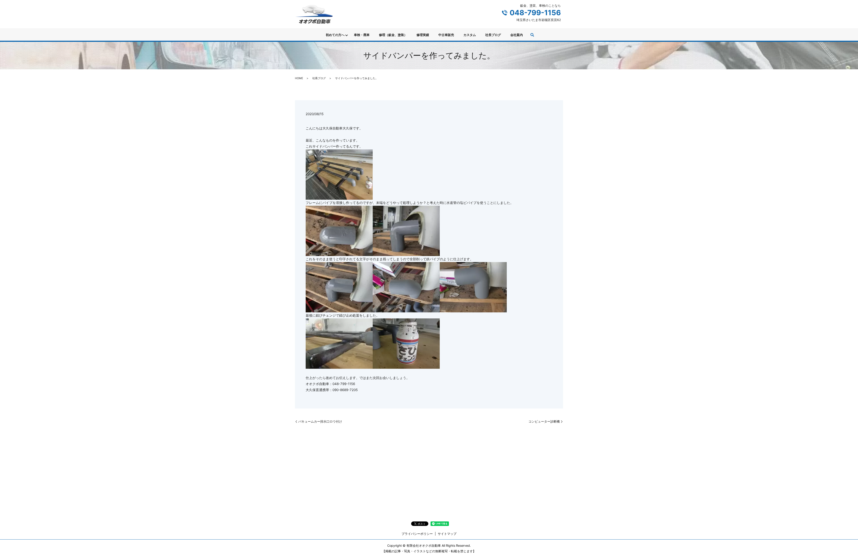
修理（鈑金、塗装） (393, 35)
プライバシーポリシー (417, 534)
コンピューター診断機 (544, 421)
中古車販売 (446, 35)
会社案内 (516, 35)
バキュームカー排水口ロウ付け (320, 421)
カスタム (469, 35)
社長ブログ (493, 35)
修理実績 (422, 35)
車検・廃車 (362, 35)
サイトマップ (447, 534)
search (532, 35)
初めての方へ (335, 35)
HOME (299, 78)
